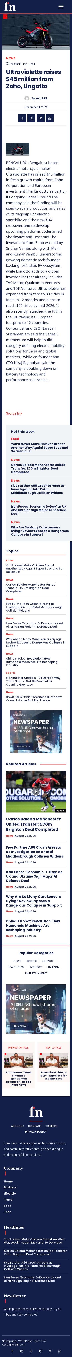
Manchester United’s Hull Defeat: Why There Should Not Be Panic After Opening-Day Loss (33, 681)
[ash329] (27, 98)
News (11, 58)
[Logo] (10, 6)
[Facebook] (22, 118)
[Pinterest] (41, 118)
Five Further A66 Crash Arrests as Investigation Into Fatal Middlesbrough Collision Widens (38, 489)
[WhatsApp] (50, 118)
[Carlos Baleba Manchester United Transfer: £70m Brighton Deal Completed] (36, 791)
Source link (14, 413)
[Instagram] (22, 1351)
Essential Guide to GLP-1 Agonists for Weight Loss (53, 1075)
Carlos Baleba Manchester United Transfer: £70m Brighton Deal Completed (38, 468)
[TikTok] (31, 1351)
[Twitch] (41, 1351)
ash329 (41, 98)
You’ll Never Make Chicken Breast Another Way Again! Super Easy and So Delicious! (39, 447)
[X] (31, 118)
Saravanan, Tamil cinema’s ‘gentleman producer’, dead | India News (18, 1078)
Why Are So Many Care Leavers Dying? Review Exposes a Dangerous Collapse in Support (40, 531)
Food (15, 438)
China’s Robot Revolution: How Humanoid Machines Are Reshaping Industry (32, 662)
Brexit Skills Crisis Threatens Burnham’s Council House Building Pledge (34, 698)
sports (11, 673)
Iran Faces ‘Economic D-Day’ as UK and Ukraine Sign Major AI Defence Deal (39, 510)
